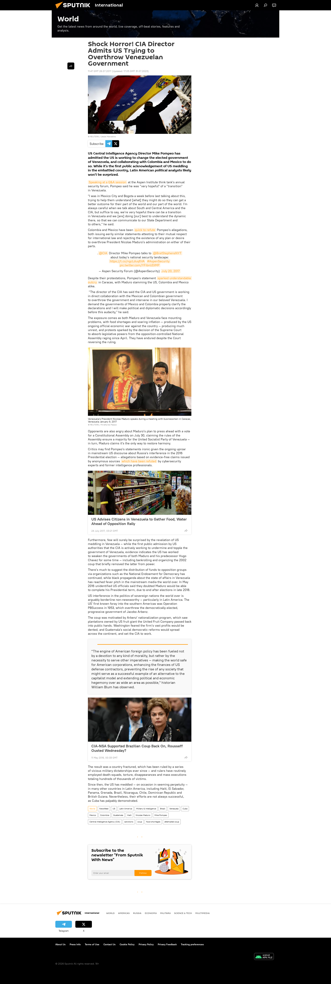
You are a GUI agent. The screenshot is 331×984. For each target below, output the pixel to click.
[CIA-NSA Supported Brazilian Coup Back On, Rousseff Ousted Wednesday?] (139, 720)
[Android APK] (264, 957)
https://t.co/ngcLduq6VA (127, 261)
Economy (151, 913)
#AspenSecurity (158, 261)
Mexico (92, 815)
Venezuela (173, 808)
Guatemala (118, 815)
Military (165, 913)
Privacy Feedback (167, 944)
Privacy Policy (146, 944)
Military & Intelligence (146, 808)
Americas (124, 913)
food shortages (153, 821)
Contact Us (109, 944)
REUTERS (94, 136)
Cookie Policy (127, 944)
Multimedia (202, 913)
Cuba (185, 808)
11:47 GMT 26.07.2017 (99, 71)
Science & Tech (183, 913)
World (92, 808)
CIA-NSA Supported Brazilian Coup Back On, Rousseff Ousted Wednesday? (137, 748)
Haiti (129, 815)
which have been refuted (139, 461)
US (114, 808)
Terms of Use (92, 944)
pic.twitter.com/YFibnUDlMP (139, 265)
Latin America (125, 808)
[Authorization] (256, 5)
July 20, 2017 (171, 271)
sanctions (128, 821)
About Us (60, 944)
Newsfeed (103, 808)
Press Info (75, 944)
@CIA (103, 253)
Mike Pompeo (160, 815)
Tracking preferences (192, 944)
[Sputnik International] (74, 9)
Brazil (162, 808)
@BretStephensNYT (167, 253)
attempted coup (171, 821)
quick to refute (145, 230)
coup (139, 821)
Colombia (104, 815)
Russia (137, 913)
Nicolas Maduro (143, 815)
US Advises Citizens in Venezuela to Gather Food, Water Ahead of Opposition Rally (139, 521)
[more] (186, 530)
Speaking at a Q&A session (107, 182)
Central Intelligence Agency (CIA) (104, 821)
